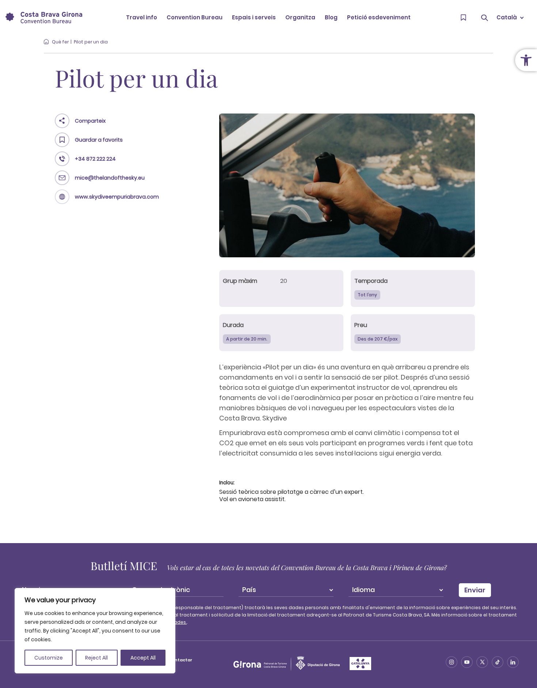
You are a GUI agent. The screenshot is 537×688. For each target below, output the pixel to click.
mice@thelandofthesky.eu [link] (110, 177)
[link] (526, 60)
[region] (95, 630)
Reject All (96, 657)
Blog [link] (331, 17)
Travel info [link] (141, 17)
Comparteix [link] (90, 120)
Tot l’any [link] (367, 295)
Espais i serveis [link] (254, 17)
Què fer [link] (60, 42)
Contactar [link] (180, 660)
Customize (48, 657)
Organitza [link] (300, 17)
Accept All (143, 657)
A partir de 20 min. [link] (246, 339)
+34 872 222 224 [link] (95, 158)
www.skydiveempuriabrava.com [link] (117, 196)
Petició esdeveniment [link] (379, 17)
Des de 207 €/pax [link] (377, 339)
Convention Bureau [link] (194, 17)
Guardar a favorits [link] (99, 139)
